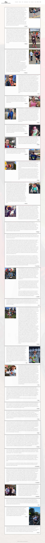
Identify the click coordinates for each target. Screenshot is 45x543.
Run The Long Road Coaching (6, 2)
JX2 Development (25, 541)
